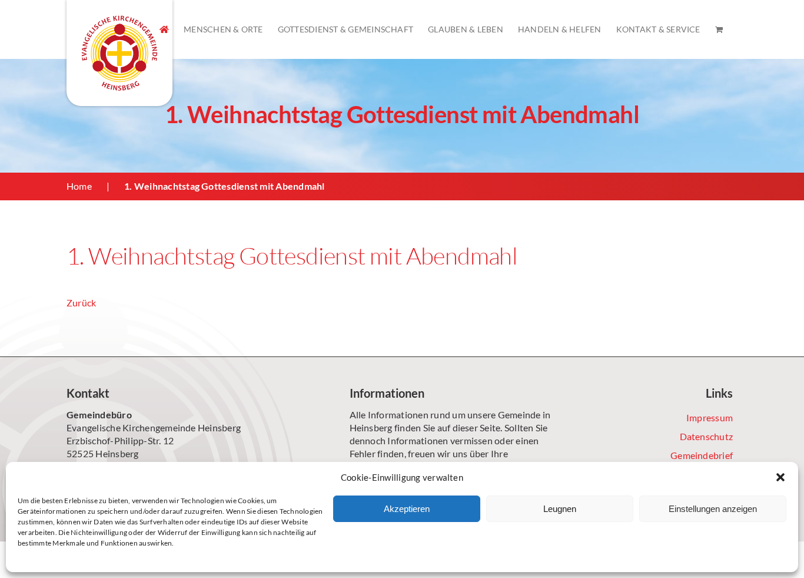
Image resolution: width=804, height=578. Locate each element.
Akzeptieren (407, 509)
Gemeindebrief (701, 455)
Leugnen (559, 509)
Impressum (709, 417)
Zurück (81, 302)
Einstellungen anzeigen (713, 509)
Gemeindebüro (99, 414)
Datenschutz (706, 436)
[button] (780, 477)
